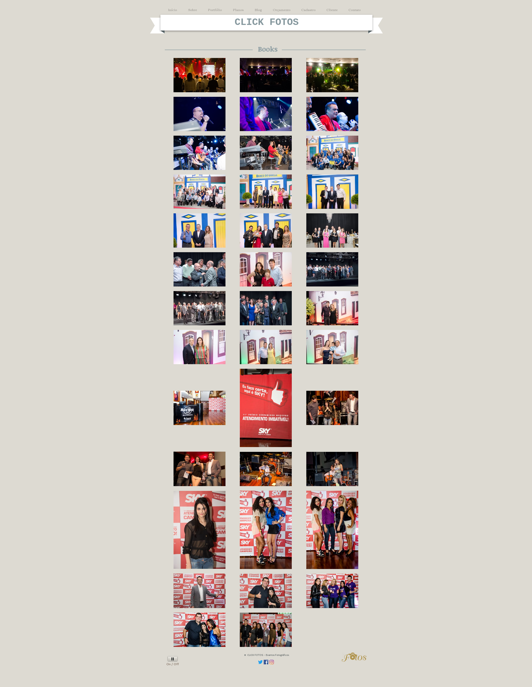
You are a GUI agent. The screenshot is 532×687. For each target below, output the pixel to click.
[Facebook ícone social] (266, 662)
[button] (216, 9)
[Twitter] (260, 662)
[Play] (172, 658)
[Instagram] (271, 662)
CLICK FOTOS (267, 22)
